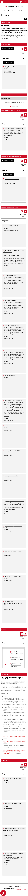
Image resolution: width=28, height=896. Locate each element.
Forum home (15, 106)
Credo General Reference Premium (13, 275)
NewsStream (8, 426)
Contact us (17, 886)
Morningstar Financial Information (13, 400)
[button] (7, 48)
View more (6, 416)
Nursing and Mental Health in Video (13, 451)
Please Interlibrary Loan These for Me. (11, 110)
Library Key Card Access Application (13, 66)
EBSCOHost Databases (10, 300)
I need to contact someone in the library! (17, 658)
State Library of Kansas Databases (13, 551)
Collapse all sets (23, 52)
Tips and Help (4, 674)
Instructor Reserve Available (12, 179)
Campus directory (8, 889)
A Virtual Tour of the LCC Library (13, 778)
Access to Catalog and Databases (9, 207)
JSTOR (6, 350)
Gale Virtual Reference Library (12, 325)
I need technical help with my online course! (17, 652)
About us (9, 886)
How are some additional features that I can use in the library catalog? (14, 829)
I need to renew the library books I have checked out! (16, 665)
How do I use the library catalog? (13, 803)
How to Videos (5, 760)
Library (13, 11)
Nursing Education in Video (11, 476)
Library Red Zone (20, 11)
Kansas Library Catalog (10, 375)
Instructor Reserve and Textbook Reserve (11, 156)
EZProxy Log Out (9, 601)
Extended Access (5, 44)
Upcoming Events (5, 22)
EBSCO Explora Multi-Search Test (13, 576)
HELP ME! (3, 629)
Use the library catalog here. (12, 225)
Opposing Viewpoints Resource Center (14, 501)
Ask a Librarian (5, 95)
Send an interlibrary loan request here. (14, 128)
